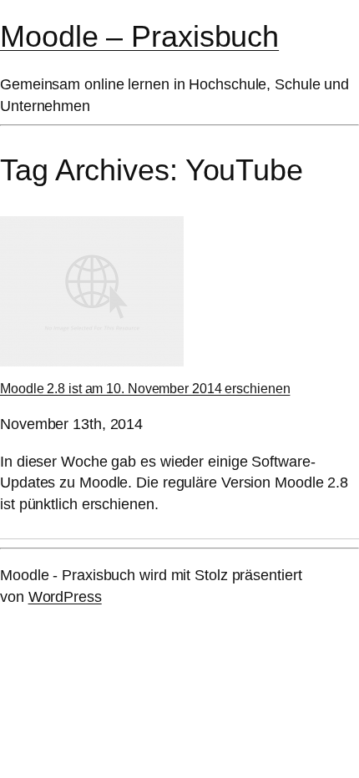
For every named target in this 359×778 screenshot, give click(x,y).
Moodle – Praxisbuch (139, 36)
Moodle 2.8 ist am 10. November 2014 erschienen (145, 388)
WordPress (65, 596)
